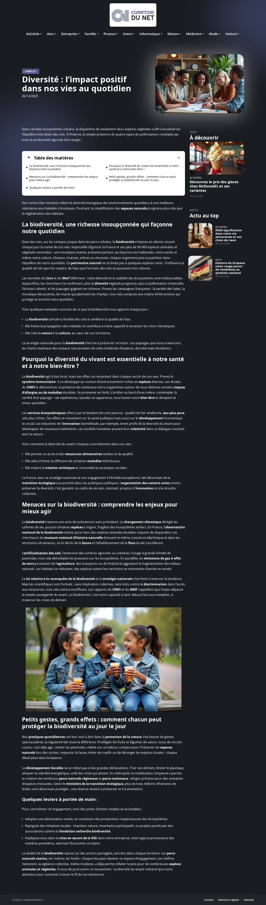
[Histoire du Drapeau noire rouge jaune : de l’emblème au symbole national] (200, 268)
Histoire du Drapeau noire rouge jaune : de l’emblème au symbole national (230, 268)
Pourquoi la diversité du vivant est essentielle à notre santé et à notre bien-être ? (144, 167)
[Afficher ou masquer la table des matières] (126, 157)
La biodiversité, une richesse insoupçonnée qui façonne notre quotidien (60, 167)
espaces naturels (134, 208)
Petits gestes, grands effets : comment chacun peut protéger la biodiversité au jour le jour (142, 178)
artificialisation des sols (42, 553)
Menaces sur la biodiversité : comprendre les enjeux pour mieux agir (63, 178)
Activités (196, 178)
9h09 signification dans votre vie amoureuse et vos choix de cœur (228, 235)
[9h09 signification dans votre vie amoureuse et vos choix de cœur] (200, 235)
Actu (218, 260)
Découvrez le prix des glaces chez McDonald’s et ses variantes (214, 186)
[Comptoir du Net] (133, 15)
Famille (30, 71)
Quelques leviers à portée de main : (52, 187)
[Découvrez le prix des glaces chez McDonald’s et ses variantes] (217, 158)
